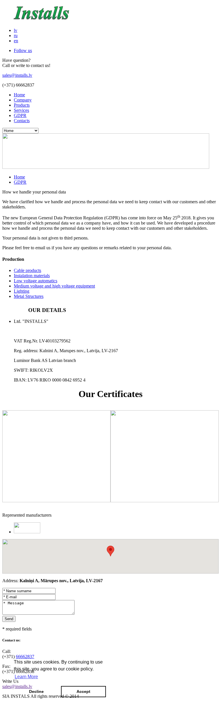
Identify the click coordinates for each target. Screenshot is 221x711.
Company (23, 99)
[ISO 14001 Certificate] (164, 500)
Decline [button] (36, 691)
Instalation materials (32, 275)
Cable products (27, 270)
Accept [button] (83, 691)
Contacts (22, 120)
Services (21, 110)
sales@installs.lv (17, 75)
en (16, 40)
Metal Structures (28, 296)
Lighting (21, 291)
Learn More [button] (26, 676)
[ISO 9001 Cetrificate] (56, 500)
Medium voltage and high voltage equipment (54, 285)
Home (19, 94)
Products (22, 105)
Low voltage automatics (35, 280)
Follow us (23, 50)
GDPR (20, 115)
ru (16, 35)
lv (15, 30)
